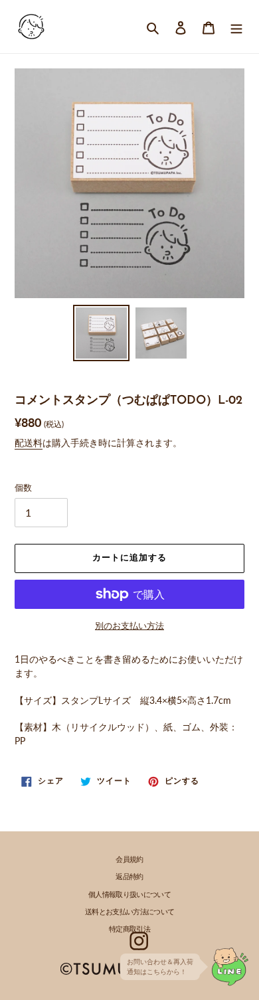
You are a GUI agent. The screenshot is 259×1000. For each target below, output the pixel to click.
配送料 (29, 442)
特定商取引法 (129, 930)
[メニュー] (236, 26)
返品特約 (129, 877)
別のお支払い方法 (129, 625)
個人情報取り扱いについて (129, 895)
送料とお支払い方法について (129, 912)
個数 (23, 487)
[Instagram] (139, 941)
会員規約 (129, 860)
